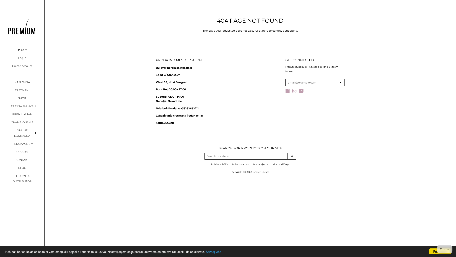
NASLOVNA (22, 82)
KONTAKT (22, 160)
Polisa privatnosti (241, 164)
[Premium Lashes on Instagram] (294, 91)
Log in (22, 58)
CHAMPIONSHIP (22, 122)
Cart (23, 50)
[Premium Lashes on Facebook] (287, 91)
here (265, 30)
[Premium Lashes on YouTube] (301, 91)
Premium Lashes (260, 172)
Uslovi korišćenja (280, 164)
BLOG (22, 168)
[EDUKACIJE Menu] (32, 144)
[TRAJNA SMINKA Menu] (35, 106)
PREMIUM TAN (22, 114)
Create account (22, 66)
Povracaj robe (260, 164)
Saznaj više (213, 251)
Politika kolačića (219, 164)
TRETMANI (22, 90)
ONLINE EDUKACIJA (22, 133)
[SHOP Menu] (28, 98)
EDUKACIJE (22, 143)
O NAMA (22, 151)
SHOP (22, 98)
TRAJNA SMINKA (22, 106)
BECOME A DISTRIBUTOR (22, 178)
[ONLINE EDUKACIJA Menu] (35, 133)
